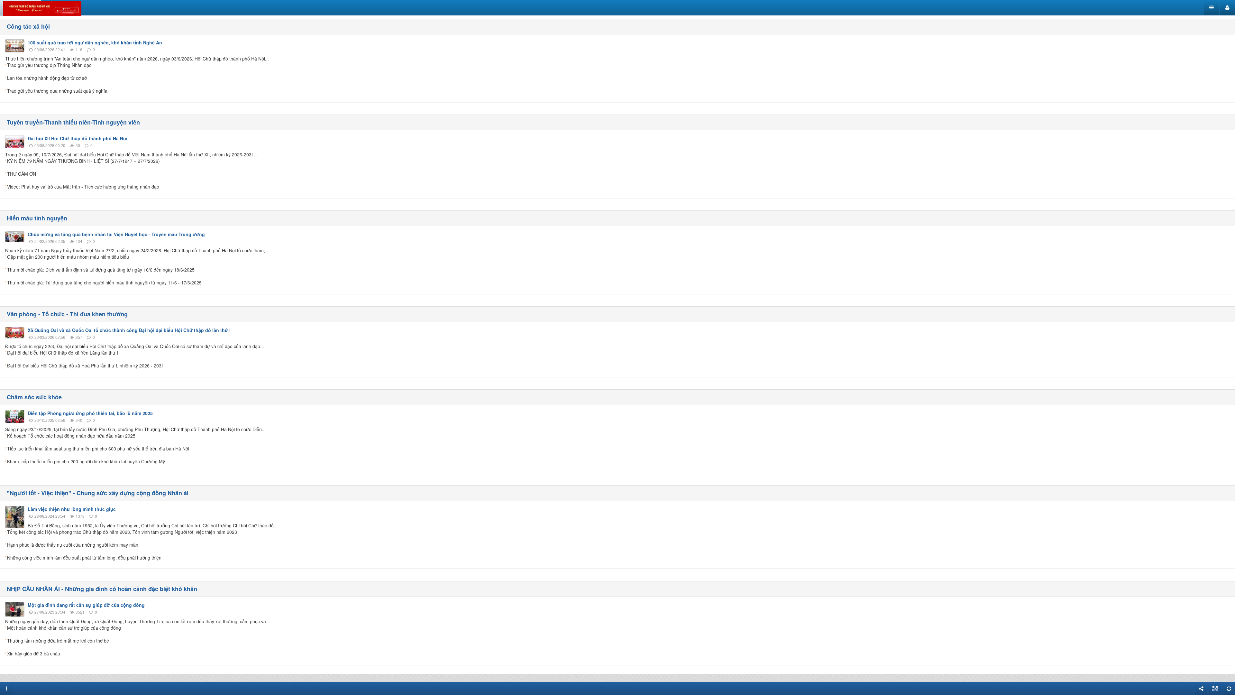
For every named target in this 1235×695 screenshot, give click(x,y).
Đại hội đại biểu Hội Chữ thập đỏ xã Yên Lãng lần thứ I (62, 352)
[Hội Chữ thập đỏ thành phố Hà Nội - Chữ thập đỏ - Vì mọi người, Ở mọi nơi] (42, 8)
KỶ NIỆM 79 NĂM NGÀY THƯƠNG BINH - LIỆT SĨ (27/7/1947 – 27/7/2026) (83, 161)
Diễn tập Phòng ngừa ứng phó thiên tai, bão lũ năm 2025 (90, 413)
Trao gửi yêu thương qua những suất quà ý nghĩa (57, 91)
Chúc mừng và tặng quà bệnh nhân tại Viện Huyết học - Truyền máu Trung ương (116, 234)
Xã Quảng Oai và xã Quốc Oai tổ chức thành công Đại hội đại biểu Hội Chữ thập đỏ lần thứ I (129, 330)
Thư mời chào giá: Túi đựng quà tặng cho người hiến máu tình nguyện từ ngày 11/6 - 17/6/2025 (104, 282)
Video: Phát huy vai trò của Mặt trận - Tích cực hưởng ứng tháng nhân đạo (83, 186)
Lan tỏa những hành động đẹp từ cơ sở (47, 78)
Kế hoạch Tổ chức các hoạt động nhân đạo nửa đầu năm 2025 (71, 435)
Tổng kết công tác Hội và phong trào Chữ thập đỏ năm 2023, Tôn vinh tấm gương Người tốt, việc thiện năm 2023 (122, 532)
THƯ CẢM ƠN (21, 174)
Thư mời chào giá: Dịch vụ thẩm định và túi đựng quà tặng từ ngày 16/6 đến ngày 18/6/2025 (101, 269)
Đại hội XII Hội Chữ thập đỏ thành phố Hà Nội (77, 138)
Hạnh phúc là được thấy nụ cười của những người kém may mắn (72, 545)
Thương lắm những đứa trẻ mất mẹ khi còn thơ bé (58, 640)
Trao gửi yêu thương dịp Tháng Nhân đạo (49, 65)
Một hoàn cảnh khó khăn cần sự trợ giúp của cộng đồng (64, 628)
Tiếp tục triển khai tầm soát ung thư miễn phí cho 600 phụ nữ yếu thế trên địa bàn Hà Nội (98, 448)
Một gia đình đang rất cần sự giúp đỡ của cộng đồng (86, 605)
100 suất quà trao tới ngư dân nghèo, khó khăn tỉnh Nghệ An (95, 42)
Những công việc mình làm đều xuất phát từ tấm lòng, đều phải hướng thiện (84, 557)
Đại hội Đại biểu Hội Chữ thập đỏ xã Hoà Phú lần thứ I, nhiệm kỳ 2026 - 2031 (85, 365)
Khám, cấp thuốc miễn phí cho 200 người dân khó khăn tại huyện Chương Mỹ (86, 461)
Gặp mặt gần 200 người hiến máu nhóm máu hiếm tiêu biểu (68, 257)
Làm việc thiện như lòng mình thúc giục (72, 509)
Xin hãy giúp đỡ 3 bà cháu (33, 653)
